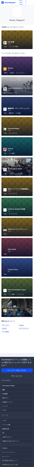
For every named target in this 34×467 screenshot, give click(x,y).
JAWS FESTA (12, 310)
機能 (3, 389)
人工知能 (18, 113)
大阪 (5, 113)
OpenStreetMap (13, 128)
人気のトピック (7, 437)
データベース (20, 294)
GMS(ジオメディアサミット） (18, 229)
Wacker (10, 68)
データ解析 (12, 153)
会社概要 (5, 394)
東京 (5, 234)
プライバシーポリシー (8, 452)
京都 (5, 46)
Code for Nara (13, 269)
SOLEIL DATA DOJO (15, 169)
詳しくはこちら (17, 376)
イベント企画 (6, 424)
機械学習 (11, 113)
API (3, 433)
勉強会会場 (5, 429)
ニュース (5, 406)
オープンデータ (20, 72)
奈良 (5, 274)
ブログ (4, 410)
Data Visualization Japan (17, 290)
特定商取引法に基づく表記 (10, 464)
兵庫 (5, 153)
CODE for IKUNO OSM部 (16, 209)
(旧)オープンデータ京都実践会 (18, 189)
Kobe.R (10, 149)
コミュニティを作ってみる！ (17, 370)
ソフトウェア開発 (13, 46)
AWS (18, 314)
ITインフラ (11, 314)
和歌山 (5, 72)
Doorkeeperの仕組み (8, 385)
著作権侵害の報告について (10, 460)
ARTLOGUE (12, 249)
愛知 (5, 93)
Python (4, 328)
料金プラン (5, 398)
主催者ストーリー (7, 402)
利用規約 (4, 448)
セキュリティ (6, 456)
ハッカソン (12, 173)
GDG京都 (11, 42)
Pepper (12, 72)
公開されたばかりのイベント (10, 441)
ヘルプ (4, 420)
